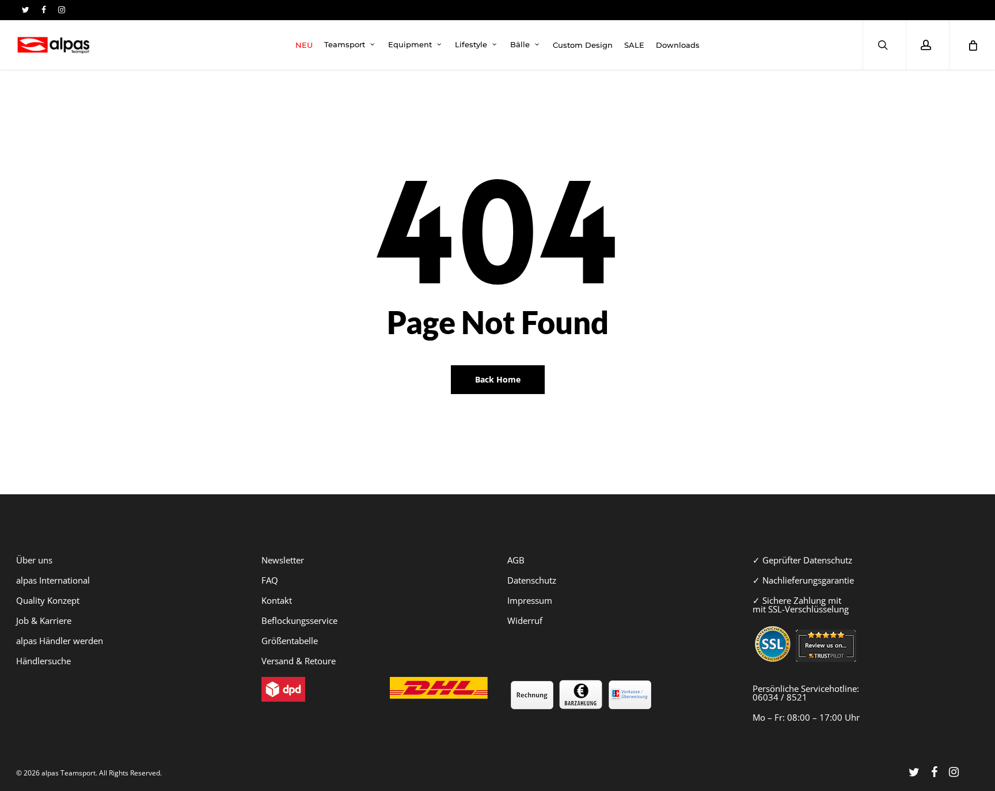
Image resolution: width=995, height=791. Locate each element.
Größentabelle (289, 640)
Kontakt (276, 600)
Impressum (529, 600)
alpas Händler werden (59, 640)
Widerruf (524, 620)
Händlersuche (43, 661)
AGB (516, 560)
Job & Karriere (43, 620)
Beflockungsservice (299, 620)
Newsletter (282, 560)
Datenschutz (531, 580)
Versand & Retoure (298, 661)
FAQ (269, 580)
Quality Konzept (47, 600)
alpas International (53, 580)
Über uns (34, 560)
